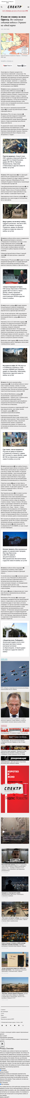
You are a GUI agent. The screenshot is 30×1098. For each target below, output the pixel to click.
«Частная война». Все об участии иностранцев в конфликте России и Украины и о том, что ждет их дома (13, 742)
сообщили (21, 196)
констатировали (17, 91)
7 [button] (18, 845)
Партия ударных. (15, 161)
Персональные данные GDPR (7, 1019)
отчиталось (20, 114)
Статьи (2, 1013)
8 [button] (20, 845)
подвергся (23, 322)
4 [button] (11, 845)
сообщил (16, 317)
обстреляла (9, 524)
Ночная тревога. (15, 554)
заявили (3, 109)
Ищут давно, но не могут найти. (15, 226)
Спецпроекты (4, 725)
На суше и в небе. (14, 370)
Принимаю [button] (3, 1037)
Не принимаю (9, 1037)
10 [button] (25, 845)
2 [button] (7, 845)
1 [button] (5, 845)
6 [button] (16, 845)
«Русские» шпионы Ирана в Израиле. (15, 996)
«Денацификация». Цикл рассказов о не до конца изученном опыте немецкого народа (13, 762)
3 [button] (9, 845)
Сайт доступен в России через (15, 11)
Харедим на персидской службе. (13, 894)
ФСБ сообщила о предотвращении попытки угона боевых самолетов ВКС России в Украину (15, 688)
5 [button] (14, 845)
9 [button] (22, 845)
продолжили (19, 568)
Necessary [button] (3, 1068)
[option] (15, 830)
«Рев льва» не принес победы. (15, 919)
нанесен (9, 483)
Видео (2, 1015)
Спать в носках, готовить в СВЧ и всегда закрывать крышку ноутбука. (14, 944)
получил (13, 576)
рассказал (22, 186)
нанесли (5, 591)
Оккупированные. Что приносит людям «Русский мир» (14, 733)
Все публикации (4, 1011)
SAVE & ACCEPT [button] (4, 1097)
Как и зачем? (3, 1036)
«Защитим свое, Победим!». (14, 646)
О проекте (3, 1009)
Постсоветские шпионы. (14, 867)
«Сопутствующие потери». (15, 292)
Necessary (4, 1070)
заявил (3, 255)
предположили (13, 175)
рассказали (14, 260)
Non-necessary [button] (4, 1082)
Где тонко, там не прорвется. (15, 454)
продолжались (10, 466)
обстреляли (20, 126)
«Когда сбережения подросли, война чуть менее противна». (14, 969)
